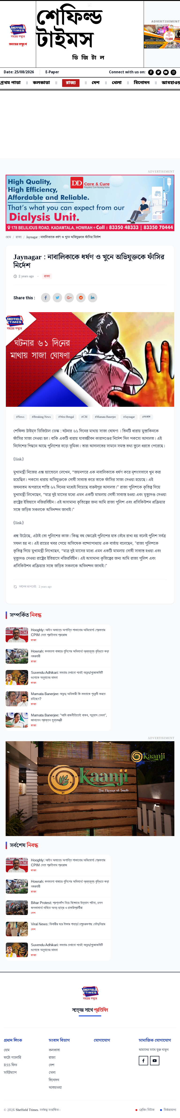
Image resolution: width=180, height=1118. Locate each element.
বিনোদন (142, 83)
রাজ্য (71, 83)
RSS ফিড (10, 1065)
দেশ (96, 83)
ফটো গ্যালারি (12, 1058)
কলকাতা (41, 83)
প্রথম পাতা (10, 83)
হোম (8, 237)
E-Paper (52, 72)
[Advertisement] (90, 125)
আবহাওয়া (55, 1088)
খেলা (117, 83)
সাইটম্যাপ (10, 1073)
